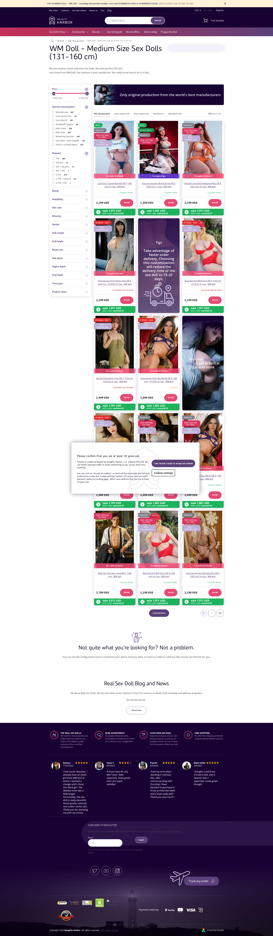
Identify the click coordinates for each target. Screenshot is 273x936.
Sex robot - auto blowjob (70, 140)
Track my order (198, 881)
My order (53, 10)
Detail (127, 202)
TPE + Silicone (65, 166)
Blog (109, 10)
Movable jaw (65, 112)
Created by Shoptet (215, 930)
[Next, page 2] (212, 613)
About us (93, 10)
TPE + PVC (62, 170)
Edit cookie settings (109, 930)
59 (220, 613)
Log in (141, 839)
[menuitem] (58, 32)
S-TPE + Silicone (66, 178)
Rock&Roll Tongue (67, 124)
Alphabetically (175, 113)
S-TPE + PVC (63, 183)
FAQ (102, 10)
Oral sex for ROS (66, 116)
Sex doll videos (79, 10)
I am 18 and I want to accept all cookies (173, 463)
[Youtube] (106, 870)
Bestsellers (158, 113)
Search (157, 20)
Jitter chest (64, 128)
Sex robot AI (64, 120)
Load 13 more (159, 613)
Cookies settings (163, 473)
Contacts (65, 10)
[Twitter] (94, 870)
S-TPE (61, 174)
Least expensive (121, 113)
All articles (137, 710)
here (106, 479)
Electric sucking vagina (70, 144)
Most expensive (141, 113)
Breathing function (68, 136)
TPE (60, 158)
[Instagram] (117, 870)
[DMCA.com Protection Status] (101, 902)
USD (197, 10)
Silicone (62, 162)
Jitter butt (63, 132)
